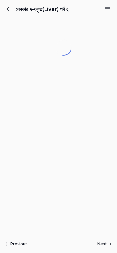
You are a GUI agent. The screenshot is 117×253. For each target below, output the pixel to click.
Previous (19, 243)
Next (102, 243)
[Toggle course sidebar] (107, 9)
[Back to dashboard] (9, 9)
